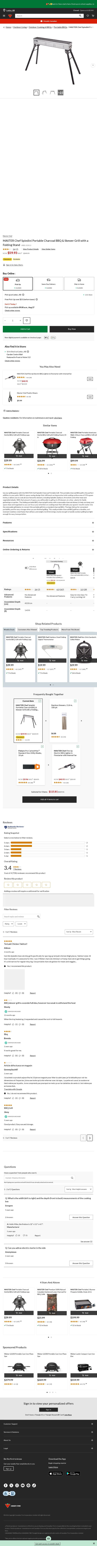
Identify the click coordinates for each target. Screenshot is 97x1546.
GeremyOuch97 (11, 1070)
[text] (19, 464)
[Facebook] (6, 1485)
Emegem (9, 1205)
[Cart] (93, 16)
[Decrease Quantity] (5, 320)
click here (58, 418)
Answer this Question (81, 1217)
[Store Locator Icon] (4, 10)
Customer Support (10, 1424)
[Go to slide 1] (36, 92)
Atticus (7, 948)
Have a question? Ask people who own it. (20, 1173)
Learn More (53, 1467)
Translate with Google (13, 1089)
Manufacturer (13, 1227)
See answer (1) (86, 1241)
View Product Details (31, 249)
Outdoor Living (20, 27)
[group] (57, 583)
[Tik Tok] (34, 1485)
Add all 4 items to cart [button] (49, 799)
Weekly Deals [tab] (9, 630)
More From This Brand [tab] (70, 630)
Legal (6, 1448)
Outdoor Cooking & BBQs (40, 27)
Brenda (7, 1038)
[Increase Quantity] (20, 320)
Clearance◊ (7, 259)
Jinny (6, 1112)
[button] (80, 15)
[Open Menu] (4, 15)
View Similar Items (48, 249)
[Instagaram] (17, 1485)
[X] (11, 1485)
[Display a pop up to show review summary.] (21, 465)
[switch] (28, 568)
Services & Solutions (11, 1432)
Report (33, 993)
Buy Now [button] (72, 329)
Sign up (8, 1469)
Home (8, 27)
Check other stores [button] (12, 310)
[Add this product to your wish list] (26, 320)
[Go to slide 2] (44, 92)
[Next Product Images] (93, 65)
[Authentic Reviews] (14, 827)
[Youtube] (23, 1485)
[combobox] (80, 932)
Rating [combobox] (7, 924)
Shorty (7, 1007)
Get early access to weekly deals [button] (47, 1544)
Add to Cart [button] (25, 329)
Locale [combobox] (20, 924)
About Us (7, 1440)
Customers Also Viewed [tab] (27, 630)
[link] (11, 249)
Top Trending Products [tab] (49, 630)
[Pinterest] (28, 1485)
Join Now (68, 1415)
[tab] (17, 283)
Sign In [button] (48, 1410)
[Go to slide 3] (52, 92)
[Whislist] (88, 16)
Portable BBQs (60, 27)
